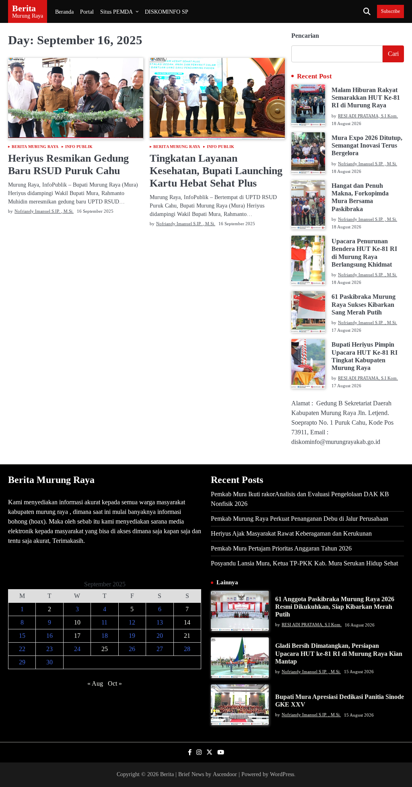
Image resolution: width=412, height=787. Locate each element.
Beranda (64, 12)
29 (22, 662)
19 (132, 635)
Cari (393, 53)
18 (104, 635)
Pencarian (305, 35)
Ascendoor (225, 774)
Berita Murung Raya (35, 147)
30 (49, 662)
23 (49, 648)
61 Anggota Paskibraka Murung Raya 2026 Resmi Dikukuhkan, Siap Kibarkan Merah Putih (334, 607)
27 (160, 648)
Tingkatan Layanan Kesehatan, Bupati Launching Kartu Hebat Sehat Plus (216, 170)
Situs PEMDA (116, 12)
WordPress (282, 774)
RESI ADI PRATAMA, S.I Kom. (368, 115)
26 (132, 648)
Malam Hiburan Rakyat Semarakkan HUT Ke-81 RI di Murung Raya (366, 97)
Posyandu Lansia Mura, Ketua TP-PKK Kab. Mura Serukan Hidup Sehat (304, 563)
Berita (24, 8)
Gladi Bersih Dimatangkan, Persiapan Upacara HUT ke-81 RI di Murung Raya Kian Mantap (338, 653)
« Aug (95, 683)
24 (77, 648)
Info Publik (79, 147)
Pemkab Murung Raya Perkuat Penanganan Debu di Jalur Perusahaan (299, 518)
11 (104, 622)
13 (160, 622)
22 (22, 648)
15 (22, 635)
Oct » (115, 683)
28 (187, 648)
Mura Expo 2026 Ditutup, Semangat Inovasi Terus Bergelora (367, 145)
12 (132, 622)
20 (160, 635)
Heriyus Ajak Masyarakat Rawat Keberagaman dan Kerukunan (291, 533)
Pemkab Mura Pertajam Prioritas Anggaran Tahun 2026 (281, 548)
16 (49, 635)
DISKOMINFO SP (166, 12)
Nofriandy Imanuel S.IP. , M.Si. (44, 211)
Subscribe (390, 11)
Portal (87, 12)
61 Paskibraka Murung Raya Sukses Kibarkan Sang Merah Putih (364, 304)
